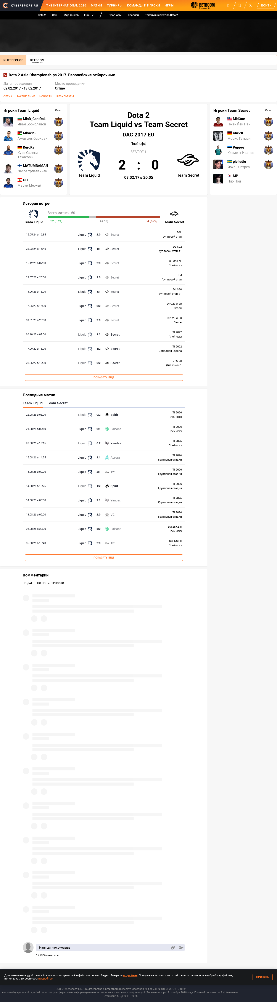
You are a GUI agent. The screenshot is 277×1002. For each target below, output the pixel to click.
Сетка (7, 96)
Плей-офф (138, 144)
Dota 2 (42, 15)
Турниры (114, 5)
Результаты (65, 96)
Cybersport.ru (111, 995)
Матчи (96, 5)
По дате (28, 583)
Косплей (133, 15)
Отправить (181, 947)
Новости (45, 96)
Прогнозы (115, 15)
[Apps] (228, 5)
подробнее (130, 975)
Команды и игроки (143, 5)
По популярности (50, 583)
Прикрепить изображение (172, 947)
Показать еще (103, 377)
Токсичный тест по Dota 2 (161, 15)
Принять (262, 977)
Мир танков (71, 15)
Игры (169, 5)
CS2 (54, 15)
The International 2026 (66, 5)
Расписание (26, 96)
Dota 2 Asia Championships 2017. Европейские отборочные (62, 75)
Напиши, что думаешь (54, 947)
